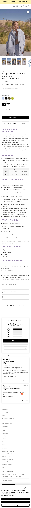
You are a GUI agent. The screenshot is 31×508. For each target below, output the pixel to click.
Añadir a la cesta (15, 114)
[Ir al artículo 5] (24, 61)
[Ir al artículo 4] (19, 61)
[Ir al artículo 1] (4, 61)
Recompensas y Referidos (8, 451)
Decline (15, 502)
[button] (26, 6)
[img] (6, 359)
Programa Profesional (7, 456)
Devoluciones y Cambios (8, 418)
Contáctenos (5, 426)
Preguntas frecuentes (7, 423)
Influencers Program (7, 462)
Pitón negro (6, 98)
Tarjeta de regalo (6, 467)
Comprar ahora (15, 117)
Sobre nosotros (5, 433)
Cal (12, 98)
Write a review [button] (15, 341)
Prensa (3, 444)
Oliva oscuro (9, 98)
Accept (15, 498)
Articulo (3, 98)
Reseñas (4, 436)
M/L (8, 104)
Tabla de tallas (5, 421)
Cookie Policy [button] (6, 493)
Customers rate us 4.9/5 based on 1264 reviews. (14, 84)
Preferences (16, 505)
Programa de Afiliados (7, 459)
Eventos (4, 438)
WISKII (4, 71)
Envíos (3, 415)
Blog (3, 441)
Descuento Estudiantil (7, 454)
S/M (4, 104)
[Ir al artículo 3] (14, 61)
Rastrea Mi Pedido (6, 413)
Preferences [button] (11, 495)
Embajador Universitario (7, 464)
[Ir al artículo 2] (9, 61)
